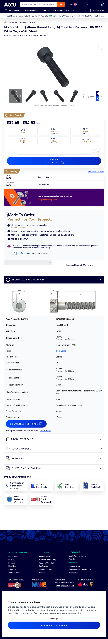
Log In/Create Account (78, 556)
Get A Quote (43, 184)
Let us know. (45, 430)
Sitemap (42, 572)
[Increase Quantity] (10, 151)
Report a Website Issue (48, 563)
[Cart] (102, 4)
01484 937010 (98, 10)
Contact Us (73, 573)
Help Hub (12, 566)
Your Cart (72, 559)
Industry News (44, 556)
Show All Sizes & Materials (21, 22)
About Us (12, 569)
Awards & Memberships (48, 560)
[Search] (61, 4)
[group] (54, 66)
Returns (11, 563)
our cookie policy (72, 613)
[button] (100, 48)
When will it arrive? (96, 171)
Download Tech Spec (24, 424)
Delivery (11, 560)
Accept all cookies (54, 625)
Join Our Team (14, 572)
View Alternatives (18, 227)
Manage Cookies (45, 569)
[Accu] (10, 4)
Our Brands (43, 566)
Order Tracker (13, 556)
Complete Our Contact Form (80, 570)
